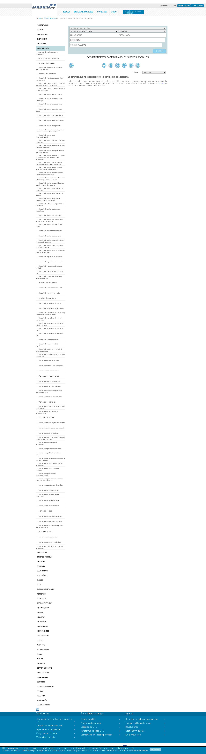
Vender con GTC (100, 719)
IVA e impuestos (145, 735)
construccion (50, 18)
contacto (162, 83)
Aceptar (155, 749)
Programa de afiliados (100, 723)
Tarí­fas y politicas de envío (145, 723)
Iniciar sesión (184, 5)
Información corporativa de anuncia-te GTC (55, 720)
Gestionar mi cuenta (145, 731)
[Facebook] (111, 70)
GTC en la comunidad (55, 737)
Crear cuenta (197, 5)
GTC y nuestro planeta (55, 733)
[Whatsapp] (71, 65)
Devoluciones (145, 727)
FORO (114, 12)
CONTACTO (102, 12)
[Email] (104, 70)
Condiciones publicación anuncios (145, 719)
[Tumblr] (124, 70)
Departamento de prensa (55, 729)
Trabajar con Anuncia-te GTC (55, 725)
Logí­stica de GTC (100, 727)
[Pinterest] (138, 70)
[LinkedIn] (117, 70)
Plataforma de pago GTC (100, 731)
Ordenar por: (137, 72)
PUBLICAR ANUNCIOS (83, 12)
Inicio (38, 18)
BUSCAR (66, 12)
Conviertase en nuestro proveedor (100, 735)
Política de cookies (139, 750)
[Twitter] (131, 70)
